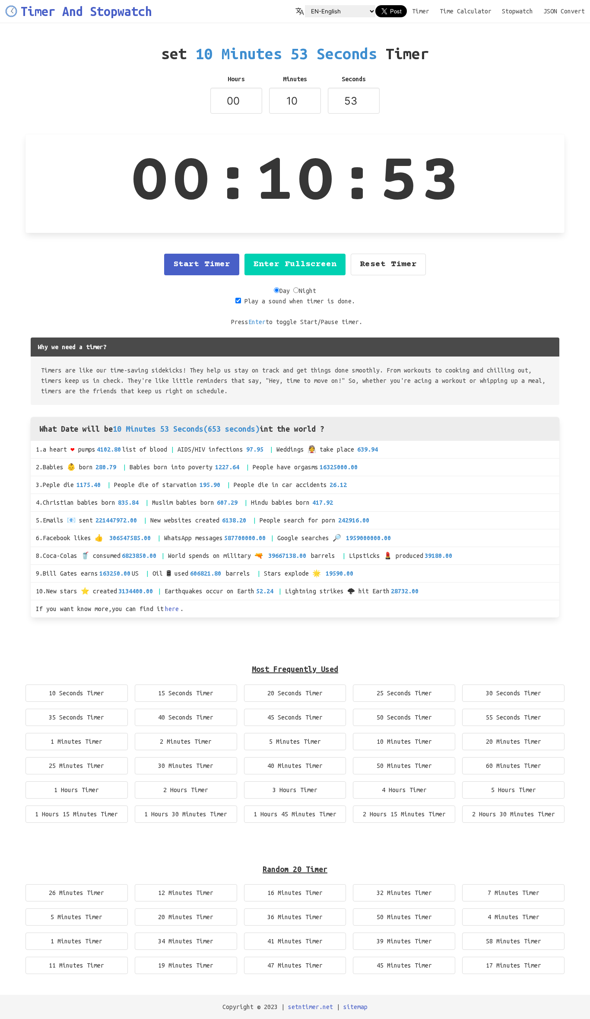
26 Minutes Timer (76, 892)
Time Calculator (466, 11)
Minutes (295, 79)
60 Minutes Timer (513, 765)
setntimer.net (310, 1006)
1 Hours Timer (76, 790)
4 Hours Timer (404, 790)
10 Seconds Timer (76, 693)
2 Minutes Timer (186, 741)
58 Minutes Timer (513, 941)
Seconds (354, 79)
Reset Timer (388, 264)
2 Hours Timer (185, 790)
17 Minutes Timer (513, 965)
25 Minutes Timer (76, 765)
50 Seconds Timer (404, 717)
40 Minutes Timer (295, 765)
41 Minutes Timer (295, 941)
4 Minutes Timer (513, 917)
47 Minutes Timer (295, 965)
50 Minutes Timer (404, 765)
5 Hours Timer (513, 790)
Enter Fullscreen (295, 264)
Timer (420, 11)
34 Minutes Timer (185, 941)
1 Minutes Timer (76, 741)
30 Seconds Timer (513, 693)
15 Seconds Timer (185, 693)
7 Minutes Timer (513, 892)
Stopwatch (517, 11)
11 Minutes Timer (76, 965)
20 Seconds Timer (295, 693)
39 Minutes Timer (404, 941)
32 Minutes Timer (404, 892)
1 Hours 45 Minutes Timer (295, 814)
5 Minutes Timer (295, 741)
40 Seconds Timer (185, 717)
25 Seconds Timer (404, 693)
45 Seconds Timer (295, 717)
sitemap (355, 1006)
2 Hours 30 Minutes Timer (513, 814)
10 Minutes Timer (404, 741)
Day (284, 290)
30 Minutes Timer (185, 765)
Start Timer (201, 264)
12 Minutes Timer (185, 892)
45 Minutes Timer (404, 965)
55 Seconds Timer (513, 717)
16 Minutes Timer (295, 892)
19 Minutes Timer (185, 965)
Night (307, 290)
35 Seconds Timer (76, 717)
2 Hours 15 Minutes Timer (404, 814)
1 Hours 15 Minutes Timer (76, 814)
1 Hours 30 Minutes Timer (185, 814)
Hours (236, 79)
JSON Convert (564, 11)
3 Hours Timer (295, 790)
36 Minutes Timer (295, 917)
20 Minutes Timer (513, 741)
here (172, 608)
